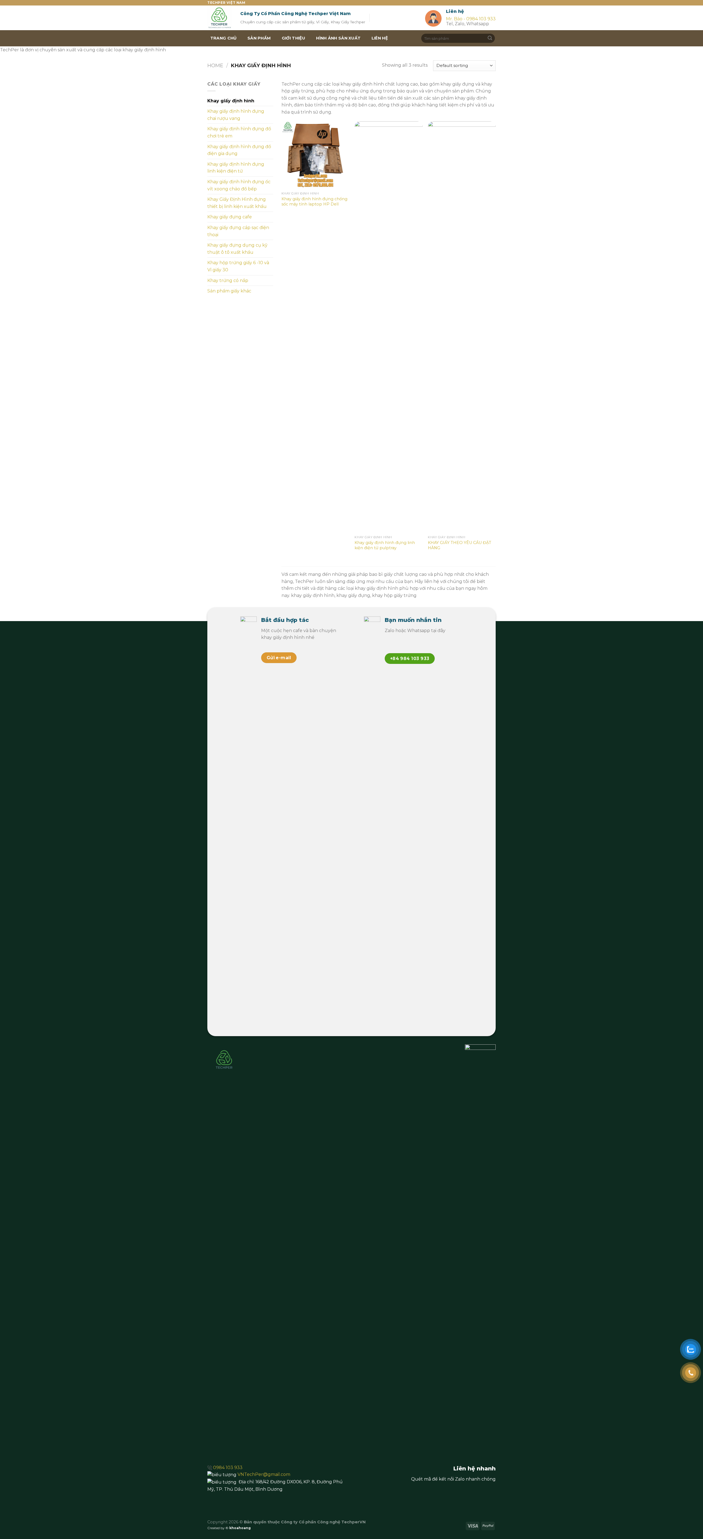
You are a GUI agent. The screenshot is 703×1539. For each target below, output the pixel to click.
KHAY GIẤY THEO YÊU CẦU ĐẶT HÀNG (459, 545)
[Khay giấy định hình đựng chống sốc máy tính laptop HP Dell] (315, 155)
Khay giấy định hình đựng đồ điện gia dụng (239, 150)
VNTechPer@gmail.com (264, 1474)
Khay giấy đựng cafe (229, 216)
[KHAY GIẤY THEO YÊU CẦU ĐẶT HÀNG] (462, 327)
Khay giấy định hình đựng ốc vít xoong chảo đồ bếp (238, 185)
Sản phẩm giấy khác (229, 291)
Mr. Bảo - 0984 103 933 (471, 18)
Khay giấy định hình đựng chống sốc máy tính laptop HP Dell (314, 201)
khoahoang (240, 1528)
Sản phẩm (259, 38)
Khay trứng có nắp (227, 280)
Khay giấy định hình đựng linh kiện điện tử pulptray (385, 545)
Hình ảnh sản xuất (338, 38)
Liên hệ (380, 38)
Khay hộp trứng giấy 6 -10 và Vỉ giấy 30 (238, 266)
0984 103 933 (227, 1467)
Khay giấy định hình (230, 100)
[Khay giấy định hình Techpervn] (219, 18)
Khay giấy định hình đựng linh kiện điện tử (235, 168)
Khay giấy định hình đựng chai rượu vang (235, 115)
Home (215, 65)
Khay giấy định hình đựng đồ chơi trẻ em (239, 132)
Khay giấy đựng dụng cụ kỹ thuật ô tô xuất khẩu (237, 249)
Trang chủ (223, 38)
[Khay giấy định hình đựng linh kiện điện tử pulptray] (388, 327)
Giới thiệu (293, 38)
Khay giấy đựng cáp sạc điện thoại (238, 231)
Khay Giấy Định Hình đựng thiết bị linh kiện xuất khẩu (237, 203)
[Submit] (490, 38)
